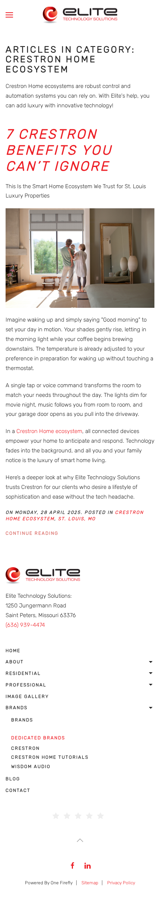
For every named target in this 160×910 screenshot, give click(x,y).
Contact (18, 790)
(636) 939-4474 (25, 625)
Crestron (25, 748)
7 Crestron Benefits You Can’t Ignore (59, 150)
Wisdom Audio (31, 766)
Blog (13, 778)
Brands (17, 707)
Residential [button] (23, 673)
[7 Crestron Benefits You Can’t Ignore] (80, 258)
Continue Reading (32, 533)
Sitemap (89, 882)
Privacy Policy (121, 882)
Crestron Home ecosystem (49, 431)
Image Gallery (27, 696)
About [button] (15, 661)
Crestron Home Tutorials (50, 757)
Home (13, 650)
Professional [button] (26, 685)
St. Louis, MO (77, 518)
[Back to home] (80, 15)
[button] (9, 15)
